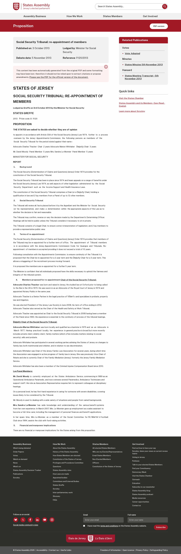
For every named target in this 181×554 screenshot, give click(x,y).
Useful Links (66, 550)
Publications (18, 474)
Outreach (136, 480)
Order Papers (18, 452)
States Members (112, 16)
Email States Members (101, 456)
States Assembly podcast (142, 494)
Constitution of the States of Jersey (67, 459)
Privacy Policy (142, 550)
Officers (95, 463)
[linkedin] (37, 519)
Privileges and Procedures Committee (68, 463)
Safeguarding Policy (159, 550)
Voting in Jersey (138, 457)
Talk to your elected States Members (147, 465)
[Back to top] (174, 545)
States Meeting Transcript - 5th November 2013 (142, 77)
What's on (17, 467)
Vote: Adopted (132, 53)
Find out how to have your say (144, 448)
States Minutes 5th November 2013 (144, 64)
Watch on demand (20, 459)
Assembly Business (34, 16)
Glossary (56, 496)
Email (85, 515)
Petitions (135, 461)
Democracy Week (139, 472)
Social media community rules (25, 525)
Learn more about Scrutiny (132, 111)
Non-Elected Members (101, 459)
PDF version (158, 26)
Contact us (136, 506)
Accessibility (41, 550)
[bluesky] (15, 519)
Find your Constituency (141, 468)
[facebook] (30, 519)
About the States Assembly (64, 448)
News (15, 463)
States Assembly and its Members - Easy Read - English (142, 104)
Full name (132, 515)
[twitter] (22, 519)
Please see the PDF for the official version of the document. (58, 77)
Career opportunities (140, 502)
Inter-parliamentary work (63, 493)
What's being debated (22, 448)
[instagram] (51, 519)
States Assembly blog (141, 491)
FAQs (55, 500)
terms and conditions (109, 526)
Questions (57, 467)
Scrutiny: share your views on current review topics (150, 452)
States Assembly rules (62, 470)
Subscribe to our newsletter (143, 487)
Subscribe (160, 527)
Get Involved (150, 16)
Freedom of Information (110, 550)
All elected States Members (103, 448)
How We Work (75, 16)
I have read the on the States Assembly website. (116, 526)
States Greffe (58, 485)
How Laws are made (61, 474)
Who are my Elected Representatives (107, 452)
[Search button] (164, 6)
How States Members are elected (66, 456)
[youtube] (44, 519)
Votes (15, 456)
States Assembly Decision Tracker (27, 470)
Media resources (139, 498)
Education (136, 483)
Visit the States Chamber (131, 98)
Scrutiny (16, 478)
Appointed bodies (60, 478)
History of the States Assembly (65, 452)
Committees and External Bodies (66, 481)
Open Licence (128, 550)
